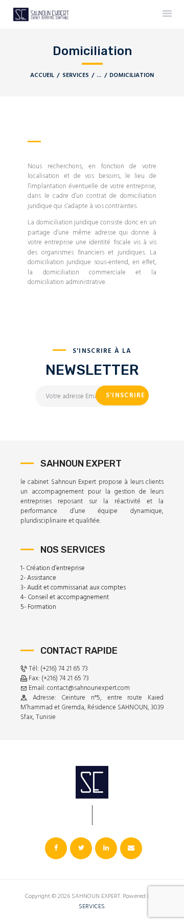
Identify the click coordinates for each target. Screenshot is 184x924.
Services (75, 75)
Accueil (42, 76)
